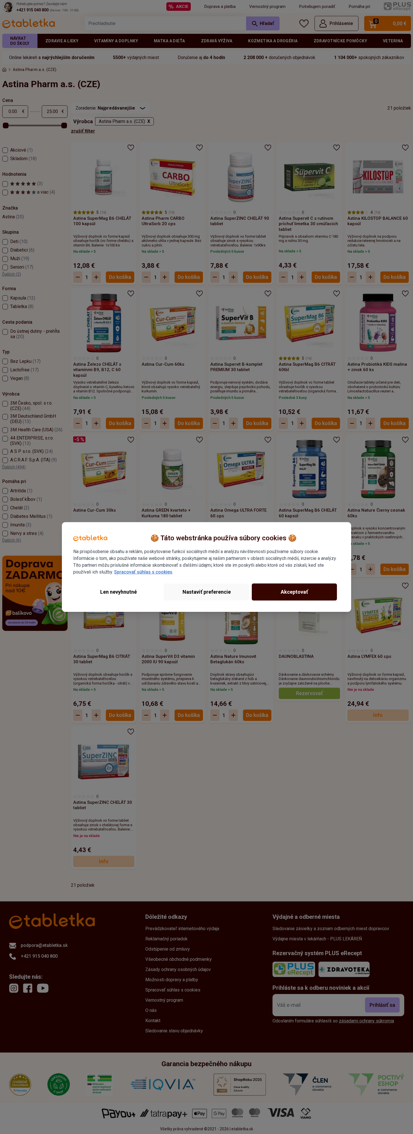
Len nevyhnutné (118, 592)
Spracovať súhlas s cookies (143, 572)
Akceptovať (294, 592)
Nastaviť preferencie (207, 592)
